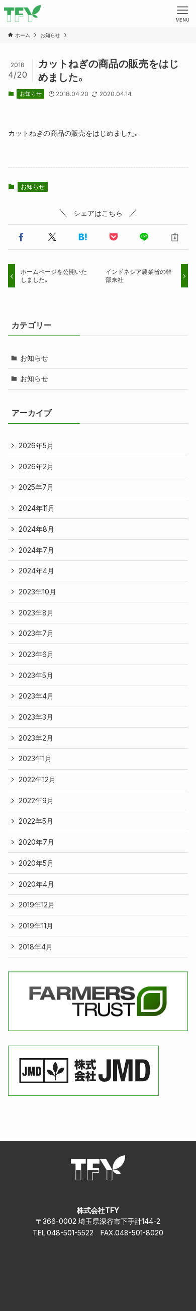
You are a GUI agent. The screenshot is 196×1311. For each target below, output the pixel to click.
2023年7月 (36, 633)
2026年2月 (36, 466)
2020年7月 (36, 842)
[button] (21, 237)
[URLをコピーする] (174, 237)
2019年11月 (36, 925)
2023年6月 (36, 654)
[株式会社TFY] (22, 13)
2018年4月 (36, 946)
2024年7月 (36, 550)
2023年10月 (37, 591)
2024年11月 (37, 508)
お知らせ (31, 93)
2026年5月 (36, 445)
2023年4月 (36, 696)
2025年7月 (36, 487)
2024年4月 (36, 570)
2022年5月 (36, 821)
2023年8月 (36, 612)
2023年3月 (36, 717)
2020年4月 (36, 884)
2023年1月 (35, 758)
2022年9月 (36, 800)
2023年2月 (36, 738)
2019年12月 (37, 904)
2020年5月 (36, 863)
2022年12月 (37, 779)
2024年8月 (36, 529)
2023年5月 (36, 675)
